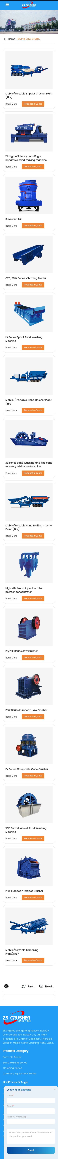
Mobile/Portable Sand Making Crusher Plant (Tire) (29, 527)
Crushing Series (12, 1068)
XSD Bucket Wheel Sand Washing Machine (25, 830)
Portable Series (12, 1057)
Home (11, 39)
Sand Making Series (15, 1063)
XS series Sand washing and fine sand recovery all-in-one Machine (28, 465)
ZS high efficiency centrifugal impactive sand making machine (26, 158)
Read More (11, 104)
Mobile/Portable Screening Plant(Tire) (22, 952)
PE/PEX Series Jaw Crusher (21, 651)
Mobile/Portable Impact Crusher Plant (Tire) (28, 95)
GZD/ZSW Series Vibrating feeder (25, 278)
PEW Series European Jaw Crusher (26, 710)
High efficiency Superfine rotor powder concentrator (24, 590)
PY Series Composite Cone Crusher (26, 769)
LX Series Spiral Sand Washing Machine (24, 339)
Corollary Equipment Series (19, 1073)
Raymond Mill (13, 219)
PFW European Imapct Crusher (24, 891)
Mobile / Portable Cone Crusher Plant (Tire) (28, 402)
